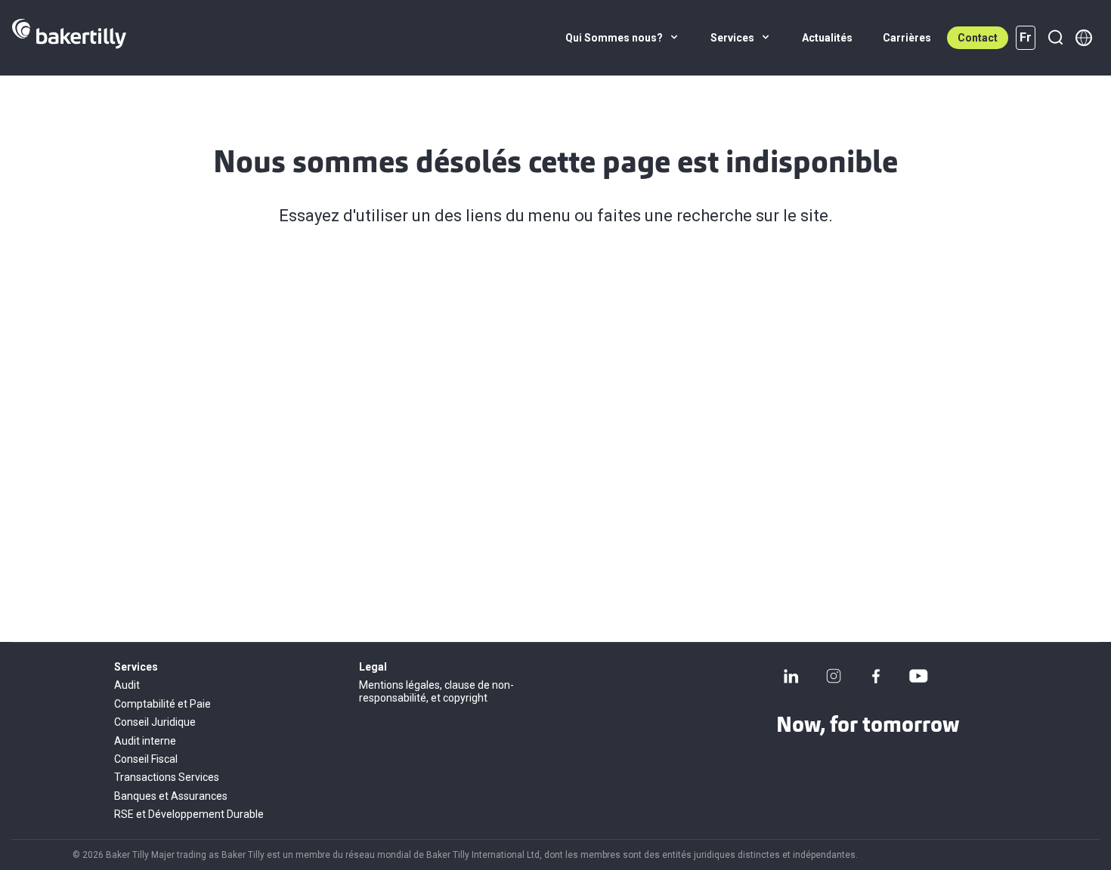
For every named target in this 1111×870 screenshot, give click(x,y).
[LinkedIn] (791, 676)
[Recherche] (1055, 38)
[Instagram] (834, 676)
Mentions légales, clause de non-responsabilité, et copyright (436, 691)
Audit (127, 685)
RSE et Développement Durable (189, 814)
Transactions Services (166, 777)
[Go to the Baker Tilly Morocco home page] (69, 37)
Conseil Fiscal (146, 759)
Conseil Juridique (155, 722)
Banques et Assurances (170, 796)
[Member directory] (1084, 38)
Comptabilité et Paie (162, 704)
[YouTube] (918, 676)
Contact (978, 38)
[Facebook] (876, 676)
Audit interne (145, 741)
